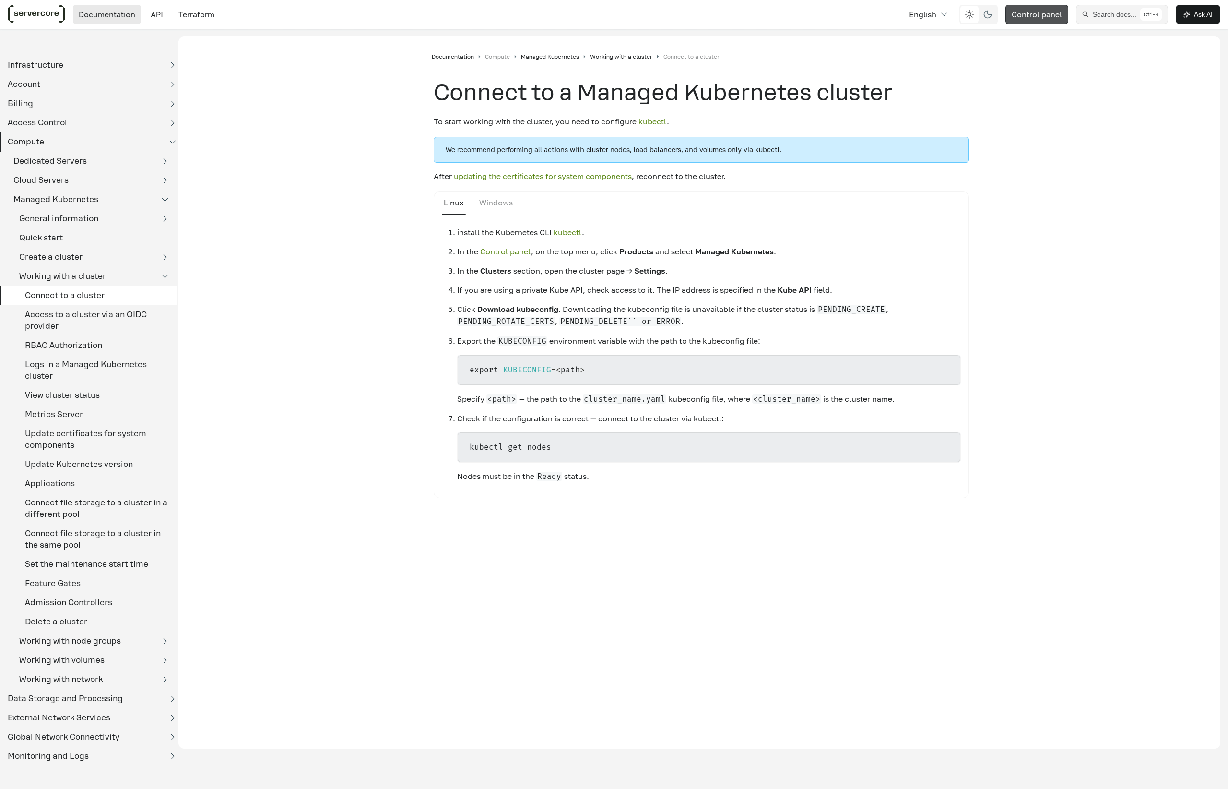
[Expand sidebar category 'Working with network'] (165, 679)
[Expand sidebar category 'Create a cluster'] (165, 257)
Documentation (107, 14)
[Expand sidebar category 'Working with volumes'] (165, 660)
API (157, 14)
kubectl (652, 121)
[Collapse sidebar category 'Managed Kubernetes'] (165, 199)
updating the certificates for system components (543, 176)
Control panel (1037, 14)
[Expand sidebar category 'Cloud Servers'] (165, 180)
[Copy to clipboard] (948, 370)
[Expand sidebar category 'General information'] (165, 218)
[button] (88, 65)
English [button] (922, 14)
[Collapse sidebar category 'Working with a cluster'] (165, 276)
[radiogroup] (978, 14)
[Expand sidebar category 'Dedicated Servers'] (165, 161)
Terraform (196, 14)
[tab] (454, 203)
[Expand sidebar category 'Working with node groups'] (165, 641)
